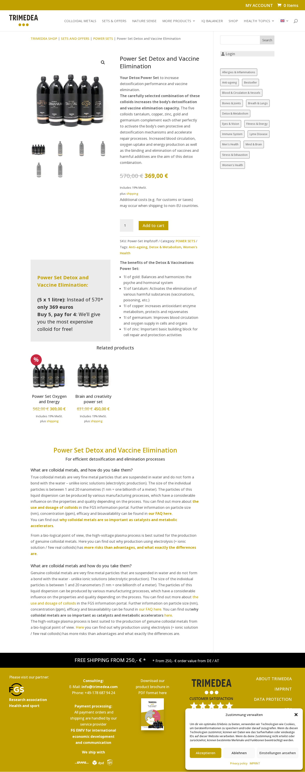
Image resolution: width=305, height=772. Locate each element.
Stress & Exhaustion (235, 155)
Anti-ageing (138, 247)
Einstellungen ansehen (277, 753)
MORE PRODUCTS (176, 21)
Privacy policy (238, 763)
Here (80, 627)
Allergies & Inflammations (238, 72)
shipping (132, 194)
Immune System (232, 134)
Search (267, 40)
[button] (296, 714)
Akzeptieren (205, 753)
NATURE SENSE (144, 21)
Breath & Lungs (258, 103)
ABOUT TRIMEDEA (274, 678)
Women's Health (232, 165)
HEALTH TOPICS (257, 21)
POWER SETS (103, 38)
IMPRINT (255, 763)
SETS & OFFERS (114, 21)
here (168, 615)
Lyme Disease (258, 134)
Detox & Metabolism (165, 247)
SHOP (233, 21)
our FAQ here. (151, 609)
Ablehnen (239, 753)
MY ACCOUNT (259, 5)
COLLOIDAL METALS (80, 21)
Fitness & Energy (256, 124)
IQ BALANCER (212, 21)
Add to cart (153, 225)
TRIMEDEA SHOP (44, 38)
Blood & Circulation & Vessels (241, 93)
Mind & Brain (254, 144)
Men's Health (230, 144)
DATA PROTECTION (273, 699)
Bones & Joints (231, 103)
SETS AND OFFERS (75, 38)
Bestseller (250, 82)
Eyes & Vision (230, 124)
